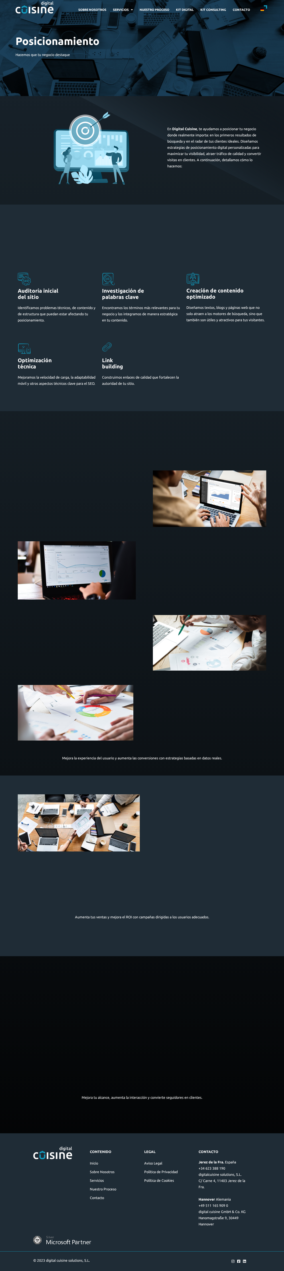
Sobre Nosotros (92, 10)
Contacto (241, 10)
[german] (260, 9)
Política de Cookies (159, 1180)
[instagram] (234, 1261)
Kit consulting (213, 10)
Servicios (121, 10)
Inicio (94, 1163)
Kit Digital (185, 10)
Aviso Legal (153, 1163)
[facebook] (240, 1261)
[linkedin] (245, 1261)
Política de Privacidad (161, 1172)
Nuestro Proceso (154, 10)
